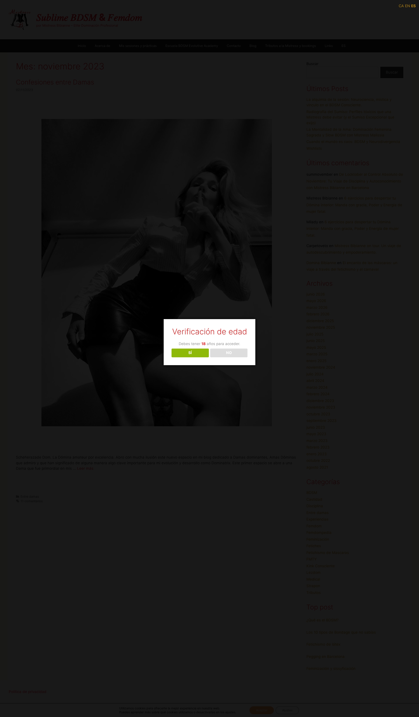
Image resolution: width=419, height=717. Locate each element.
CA (401, 6)
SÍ (190, 353)
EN (407, 6)
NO (229, 353)
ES (413, 6)
